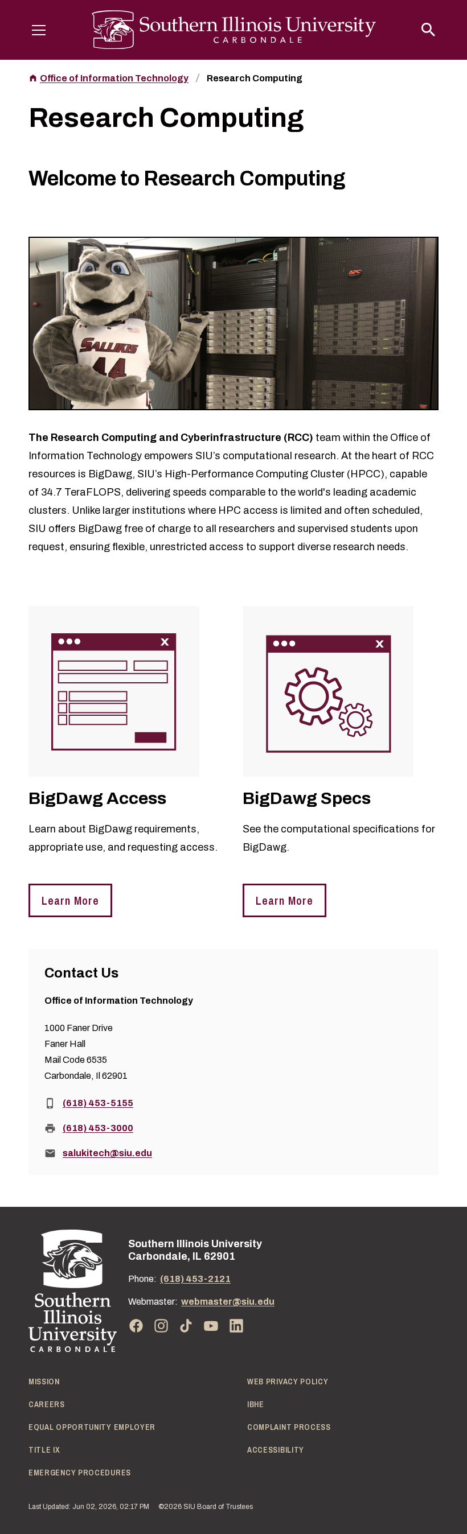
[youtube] (211, 1326)
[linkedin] (236, 1326)
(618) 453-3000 (98, 1128)
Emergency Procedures (79, 1472)
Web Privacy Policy (288, 1381)
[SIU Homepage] (234, 30)
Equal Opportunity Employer (91, 1427)
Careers (46, 1404)
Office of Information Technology (114, 78)
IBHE (255, 1404)
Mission (44, 1381)
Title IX (44, 1450)
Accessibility (275, 1450)
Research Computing (254, 78)
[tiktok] (186, 1326)
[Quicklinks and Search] (428, 29)
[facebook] (136, 1326)
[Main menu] (38, 29)
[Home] (72, 1291)
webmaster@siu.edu (228, 1301)
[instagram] (161, 1326)
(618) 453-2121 (195, 1279)
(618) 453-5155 (98, 1103)
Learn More (70, 900)
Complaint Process (289, 1427)
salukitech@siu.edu (107, 1153)
